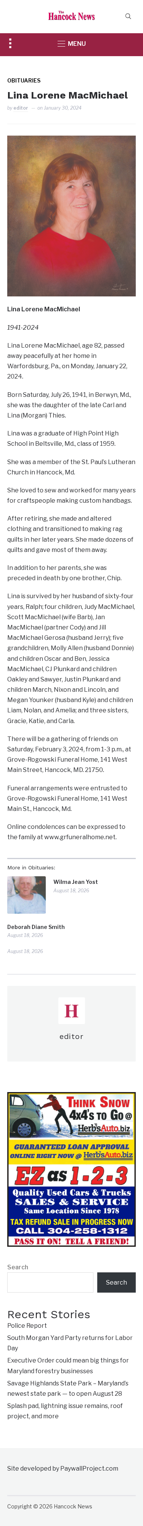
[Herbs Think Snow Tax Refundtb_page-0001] (71, 1097)
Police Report (27, 1325)
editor (20, 108)
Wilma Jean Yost (75, 882)
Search (17, 1267)
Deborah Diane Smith (36, 927)
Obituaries (23, 80)
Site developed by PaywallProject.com (62, 1468)
